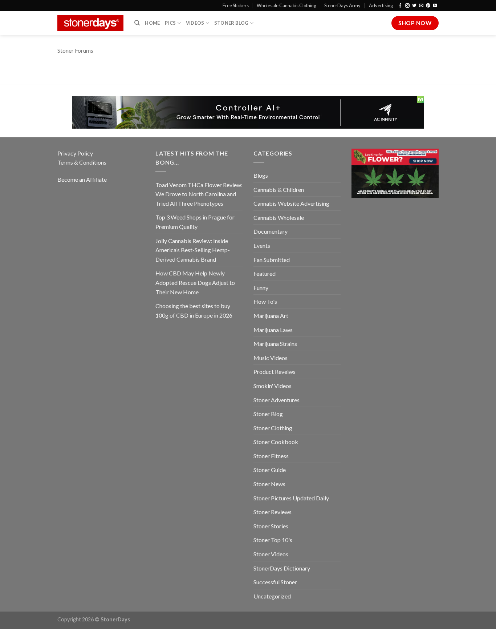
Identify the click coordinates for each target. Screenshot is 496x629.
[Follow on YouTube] (435, 5)
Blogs (260, 175)
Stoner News (269, 483)
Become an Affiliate (82, 179)
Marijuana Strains (275, 343)
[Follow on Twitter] (414, 5)
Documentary (270, 231)
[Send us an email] (421, 5)
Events (261, 245)
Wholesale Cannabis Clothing (286, 5)
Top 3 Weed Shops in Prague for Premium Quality (195, 222)
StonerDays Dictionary (281, 568)
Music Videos (270, 357)
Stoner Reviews (272, 511)
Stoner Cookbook (275, 441)
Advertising (381, 5)
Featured (264, 273)
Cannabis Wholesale (278, 217)
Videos (195, 23)
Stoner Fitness (271, 455)
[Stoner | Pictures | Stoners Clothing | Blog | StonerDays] (90, 23)
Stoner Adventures (276, 399)
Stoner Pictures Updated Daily (291, 498)
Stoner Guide (269, 469)
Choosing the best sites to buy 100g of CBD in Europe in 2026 (193, 310)
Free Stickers (236, 5)
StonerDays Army (342, 5)
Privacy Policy (75, 153)
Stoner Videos (270, 554)
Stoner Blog (231, 23)
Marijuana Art (270, 315)
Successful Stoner (275, 581)
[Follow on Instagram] (407, 5)
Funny (260, 287)
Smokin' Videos (272, 385)
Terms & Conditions (81, 162)
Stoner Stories (270, 526)
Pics (170, 23)
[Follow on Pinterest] (428, 5)
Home (152, 23)
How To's (265, 301)
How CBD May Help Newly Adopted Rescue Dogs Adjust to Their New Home (195, 282)
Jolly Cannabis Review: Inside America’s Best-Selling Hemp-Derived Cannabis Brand (192, 250)
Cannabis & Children (278, 189)
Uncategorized (272, 596)
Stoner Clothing (272, 427)
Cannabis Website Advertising (291, 203)
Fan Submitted (271, 259)
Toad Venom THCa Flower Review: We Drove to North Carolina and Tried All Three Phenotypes (199, 194)
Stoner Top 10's (272, 539)
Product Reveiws (274, 371)
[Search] (137, 23)
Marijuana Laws (273, 329)
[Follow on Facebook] (400, 5)
